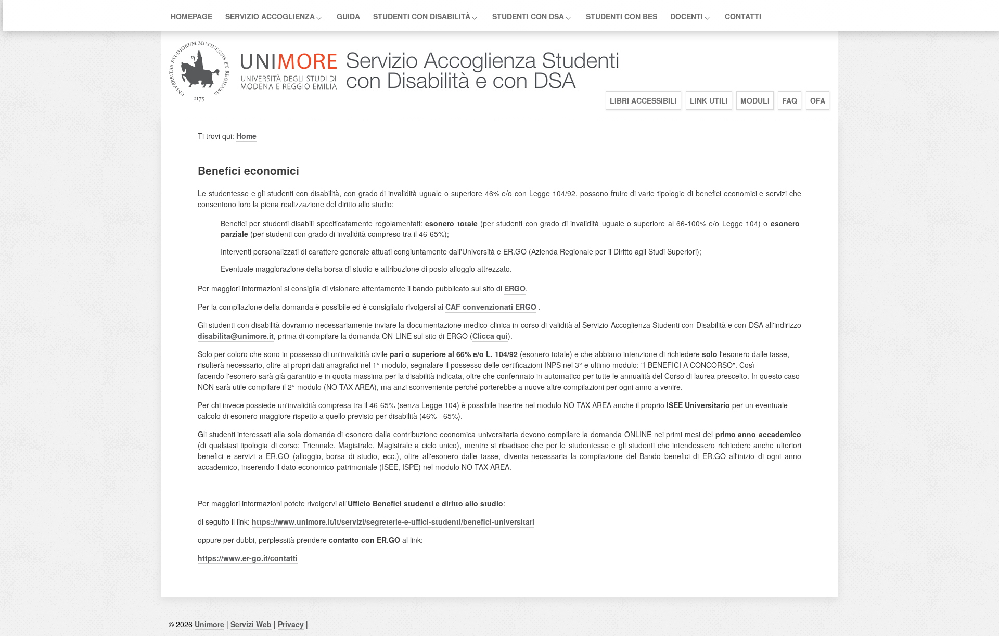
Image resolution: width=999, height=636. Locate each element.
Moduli (755, 100)
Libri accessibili (643, 100)
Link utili (709, 100)
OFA (817, 100)
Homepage (191, 16)
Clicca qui (490, 335)
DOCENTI (686, 16)
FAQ (789, 100)
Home (246, 136)
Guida (348, 16)
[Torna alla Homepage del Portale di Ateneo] (253, 101)
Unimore (209, 624)
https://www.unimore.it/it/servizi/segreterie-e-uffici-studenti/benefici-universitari (393, 521)
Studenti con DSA (528, 16)
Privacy (291, 624)
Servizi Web (251, 624)
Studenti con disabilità (421, 16)
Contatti (743, 16)
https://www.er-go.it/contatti (248, 558)
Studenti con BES (621, 16)
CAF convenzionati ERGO (490, 306)
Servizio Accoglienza (270, 16)
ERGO (515, 288)
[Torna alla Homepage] (480, 101)
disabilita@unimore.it (236, 335)
